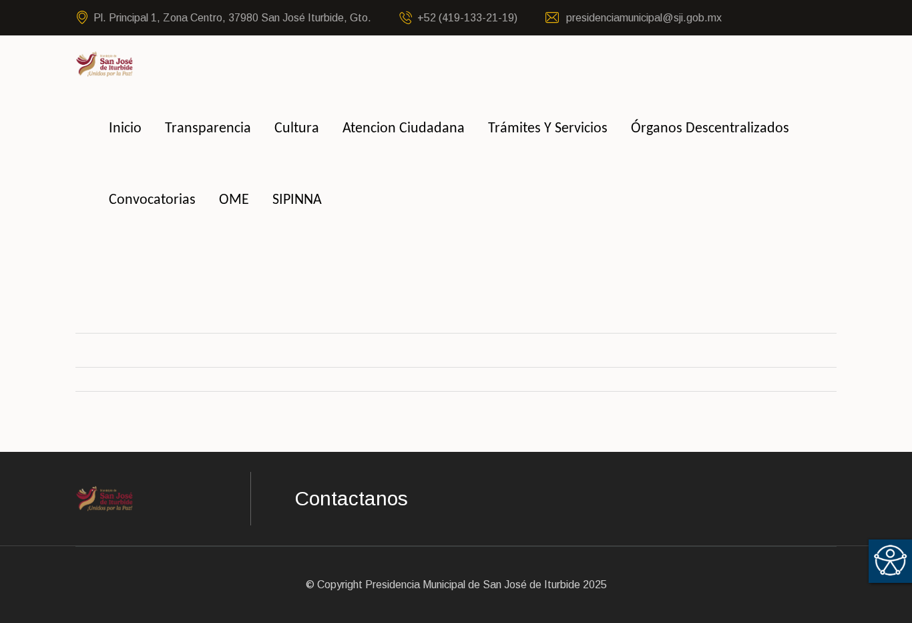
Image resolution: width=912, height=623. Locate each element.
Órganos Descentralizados (710, 128)
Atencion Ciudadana (404, 128)
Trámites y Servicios (548, 128)
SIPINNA (297, 200)
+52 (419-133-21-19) (467, 17)
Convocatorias (152, 200)
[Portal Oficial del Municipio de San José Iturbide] (104, 63)
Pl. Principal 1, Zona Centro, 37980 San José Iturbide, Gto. (232, 17)
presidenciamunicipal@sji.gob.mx (642, 17)
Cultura (296, 128)
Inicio (125, 128)
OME (234, 200)
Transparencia (208, 128)
